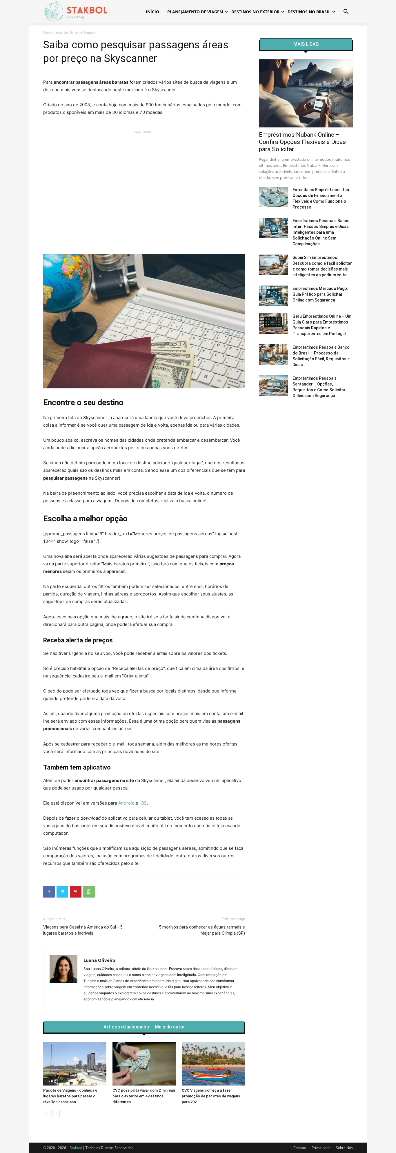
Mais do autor (170, 1027)
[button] (346, 12)
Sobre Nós (344, 1147)
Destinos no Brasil (309, 11)
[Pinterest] (75, 892)
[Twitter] (62, 892)
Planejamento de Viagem (195, 11)
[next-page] (56, 1113)
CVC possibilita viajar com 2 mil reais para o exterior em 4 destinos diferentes (144, 1096)
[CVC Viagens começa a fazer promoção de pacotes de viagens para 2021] (213, 1064)
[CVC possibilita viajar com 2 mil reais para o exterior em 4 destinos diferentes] (144, 1064)
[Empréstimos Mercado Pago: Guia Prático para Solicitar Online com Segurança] (273, 296)
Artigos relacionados (126, 1027)
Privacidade (321, 1147)
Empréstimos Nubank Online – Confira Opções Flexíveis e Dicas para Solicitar (302, 142)
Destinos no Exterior (255, 11)
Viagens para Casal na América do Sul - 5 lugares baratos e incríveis (82, 930)
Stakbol (76, 1147)
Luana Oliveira (99, 960)
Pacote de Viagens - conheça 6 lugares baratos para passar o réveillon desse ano (70, 1096)
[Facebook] (49, 892)
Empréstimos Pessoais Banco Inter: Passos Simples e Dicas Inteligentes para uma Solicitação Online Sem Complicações (321, 232)
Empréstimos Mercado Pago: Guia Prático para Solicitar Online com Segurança (320, 294)
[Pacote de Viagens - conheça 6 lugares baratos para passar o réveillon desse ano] (74, 1064)
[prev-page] (46, 1113)
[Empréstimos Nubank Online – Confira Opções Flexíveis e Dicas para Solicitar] (306, 93)
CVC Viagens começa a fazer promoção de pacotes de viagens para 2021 (211, 1096)
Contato (299, 1147)
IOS (143, 803)
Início (152, 11)
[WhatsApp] (89, 892)
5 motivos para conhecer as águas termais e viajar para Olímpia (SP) (202, 930)
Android (126, 803)
